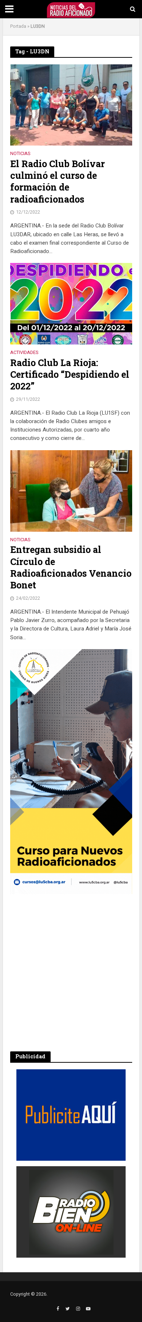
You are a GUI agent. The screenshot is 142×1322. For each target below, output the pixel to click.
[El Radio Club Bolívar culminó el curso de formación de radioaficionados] (71, 105)
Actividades (24, 353)
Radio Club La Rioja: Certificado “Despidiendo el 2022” (69, 374)
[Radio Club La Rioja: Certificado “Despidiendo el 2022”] (71, 304)
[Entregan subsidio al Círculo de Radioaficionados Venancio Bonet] (71, 490)
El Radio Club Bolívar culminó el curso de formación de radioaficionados (57, 181)
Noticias (20, 154)
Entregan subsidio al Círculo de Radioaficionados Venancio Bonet (70, 567)
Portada (18, 26)
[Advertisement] (71, 972)
